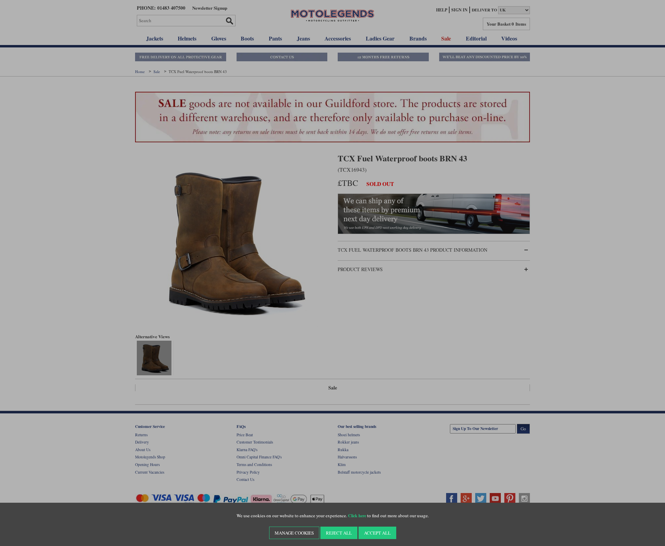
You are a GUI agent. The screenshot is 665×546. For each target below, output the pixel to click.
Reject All (339, 533)
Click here (357, 516)
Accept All (377, 533)
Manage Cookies (294, 533)
